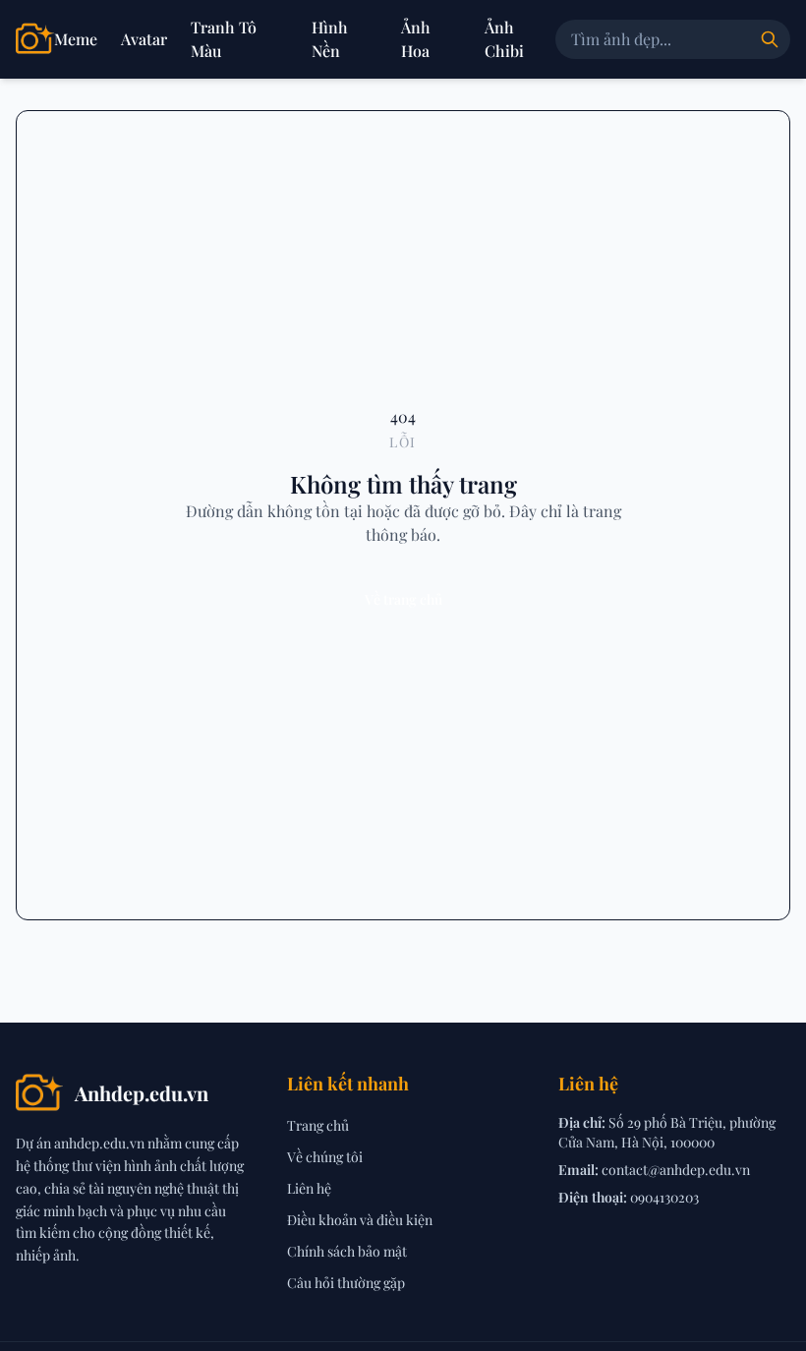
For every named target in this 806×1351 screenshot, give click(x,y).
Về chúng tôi (325, 1156)
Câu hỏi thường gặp (346, 1282)
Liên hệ (309, 1188)
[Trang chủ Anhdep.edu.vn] (35, 39)
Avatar (144, 39)
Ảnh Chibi (504, 39)
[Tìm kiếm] (769, 39)
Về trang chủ (403, 599)
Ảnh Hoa (416, 39)
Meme (75, 39)
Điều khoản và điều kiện (359, 1219)
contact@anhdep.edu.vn (676, 1169)
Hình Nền (330, 39)
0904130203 (664, 1197)
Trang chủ (318, 1125)
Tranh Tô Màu (224, 39)
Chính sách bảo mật (347, 1251)
